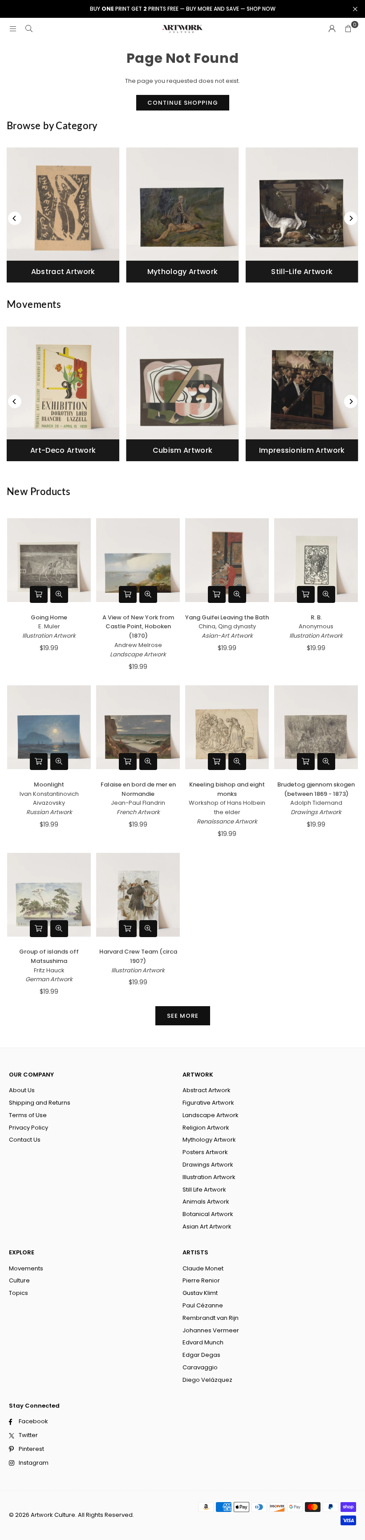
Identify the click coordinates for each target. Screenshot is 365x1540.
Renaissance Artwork (227, 821)
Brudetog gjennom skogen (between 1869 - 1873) (316, 789)
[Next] (350, 218)
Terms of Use (28, 1115)
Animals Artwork (205, 1201)
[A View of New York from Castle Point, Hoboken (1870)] (138, 560)
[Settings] (332, 29)
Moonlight (49, 784)
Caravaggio (200, 1367)
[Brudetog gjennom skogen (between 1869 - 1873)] (316, 727)
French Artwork (138, 812)
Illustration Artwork (49, 635)
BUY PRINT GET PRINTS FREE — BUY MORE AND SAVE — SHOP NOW (183, 9)
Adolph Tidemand (316, 803)
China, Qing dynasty (227, 626)
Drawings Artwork (316, 812)
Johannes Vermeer (210, 1330)
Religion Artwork (205, 1127)
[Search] (29, 29)
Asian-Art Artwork (227, 635)
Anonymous (316, 626)
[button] (348, 29)
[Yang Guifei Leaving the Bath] (227, 560)
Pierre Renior (201, 1280)
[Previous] (14, 218)
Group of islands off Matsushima (49, 956)
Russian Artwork (49, 812)
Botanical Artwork (207, 1214)
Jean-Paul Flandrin (138, 803)
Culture (19, 1280)
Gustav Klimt (200, 1293)
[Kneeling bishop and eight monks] (227, 727)
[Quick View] (59, 594)
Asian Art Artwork (206, 1226)
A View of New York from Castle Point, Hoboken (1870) (138, 626)
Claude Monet (202, 1268)
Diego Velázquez (207, 1380)
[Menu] (13, 29)
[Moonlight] (49, 727)
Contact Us (25, 1139)
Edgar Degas (201, 1355)
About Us (22, 1090)
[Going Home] (49, 560)
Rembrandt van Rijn (210, 1318)
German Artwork (49, 979)
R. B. (316, 617)
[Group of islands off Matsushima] (49, 894)
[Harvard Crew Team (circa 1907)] (138, 894)
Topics (18, 1293)
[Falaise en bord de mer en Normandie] (138, 727)
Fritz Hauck (49, 970)
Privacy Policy (28, 1127)
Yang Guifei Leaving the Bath (227, 617)
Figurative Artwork (208, 1102)
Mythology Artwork (209, 1139)
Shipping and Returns (39, 1102)
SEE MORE (183, 1016)
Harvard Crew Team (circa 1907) (138, 956)
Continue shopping (182, 102)
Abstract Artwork (206, 1090)
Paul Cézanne (202, 1305)
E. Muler (49, 626)
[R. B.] (316, 560)
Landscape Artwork (138, 654)
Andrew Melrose (138, 645)
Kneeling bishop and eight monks (227, 789)
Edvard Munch (202, 1342)
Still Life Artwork (204, 1189)
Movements (26, 1268)
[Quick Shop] (39, 594)
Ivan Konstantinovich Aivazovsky (49, 798)
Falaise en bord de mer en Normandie (138, 789)
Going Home (49, 617)
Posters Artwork (205, 1152)
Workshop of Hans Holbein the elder (227, 807)
